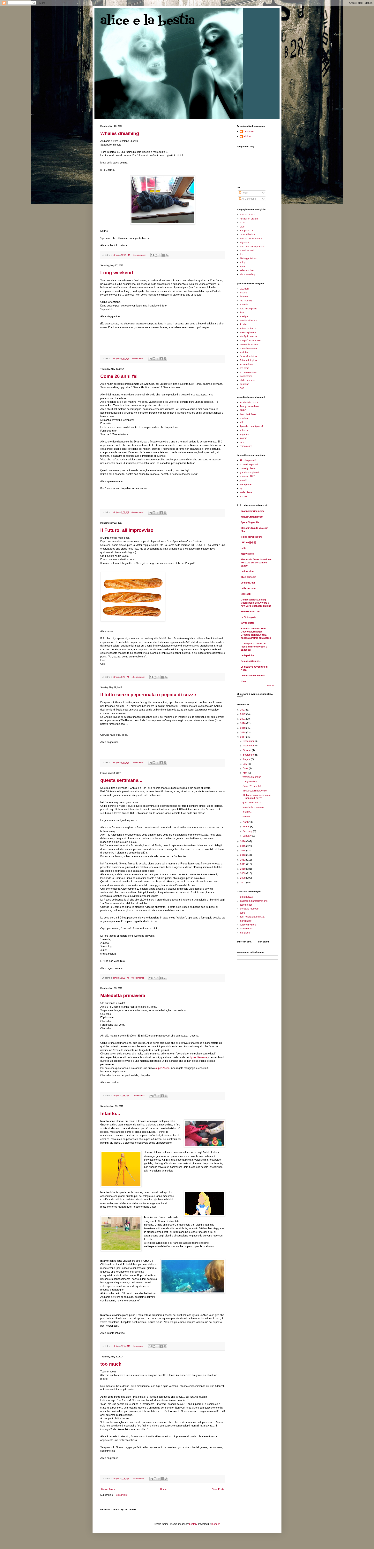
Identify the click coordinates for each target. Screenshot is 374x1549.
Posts (244, 192)
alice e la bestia (147, 21)
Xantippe (244, 384)
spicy (242, 262)
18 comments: (138, 677)
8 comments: (137, 512)
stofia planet (246, 492)
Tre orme (244, 368)
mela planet (246, 484)
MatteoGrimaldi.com (252, 516)
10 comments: (138, 1478)
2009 (243, 873)
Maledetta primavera (122, 995)
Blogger (215, 1524)
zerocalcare (246, 446)
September (249, 754)
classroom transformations (253, 901)
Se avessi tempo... (251, 661)
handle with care (248, 320)
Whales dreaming (119, 133)
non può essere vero (250, 340)
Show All (270, 686)
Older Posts (218, 1489)
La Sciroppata (248, 617)
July (245, 764)
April (245, 822)
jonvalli (243, 480)
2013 (243, 855)
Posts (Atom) (121, 1495)
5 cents (243, 292)
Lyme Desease (198, 1057)
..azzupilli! (245, 288)
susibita (244, 352)
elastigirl (244, 316)
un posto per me (248, 372)
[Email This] (152, 255)
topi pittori (245, 932)
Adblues (244, 296)
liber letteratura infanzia (252, 916)
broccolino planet (249, 464)
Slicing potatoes (248, 258)
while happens (247, 380)
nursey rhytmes (248, 924)
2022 (243, 714)
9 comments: (137, 358)
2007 (243, 882)
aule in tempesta (248, 308)
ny (241, 488)
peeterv (193, 1524)
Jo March (244, 324)
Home (163, 1489)
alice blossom (248, 577)
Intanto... (110, 1113)
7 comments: (137, 762)
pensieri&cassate (249, 344)
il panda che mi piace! (251, 426)
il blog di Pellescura (251, 537)
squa (242, 266)
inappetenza (246, 230)
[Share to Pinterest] (167, 255)
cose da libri (246, 904)
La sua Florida (247, 234)
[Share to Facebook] (163, 255)
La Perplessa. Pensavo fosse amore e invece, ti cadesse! (254, 646)
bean (242, 222)
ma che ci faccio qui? (251, 238)
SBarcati (246, 594)
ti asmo (243, 438)
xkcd (242, 442)
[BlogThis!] (156, 255)
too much (111, 1364)
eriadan (244, 418)
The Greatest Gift (250, 611)
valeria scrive (247, 270)
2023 (243, 709)
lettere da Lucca (248, 328)
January (247, 835)
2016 (243, 841)
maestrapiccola (248, 332)
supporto (244, 434)
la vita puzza (247, 623)
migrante (244, 242)
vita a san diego (248, 274)
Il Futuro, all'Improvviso (126, 530)
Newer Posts (108, 1489)
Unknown (248, 131)
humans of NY (247, 476)
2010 (243, 869)
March (246, 826)
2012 (243, 859)
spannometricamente (253, 511)
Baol (242, 312)
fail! (241, 422)
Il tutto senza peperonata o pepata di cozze (148, 694)
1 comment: (138, 1346)
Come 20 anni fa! (119, 376)
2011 (243, 864)
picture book (246, 928)
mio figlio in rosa (248, 336)
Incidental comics (249, 402)
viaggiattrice (246, 376)
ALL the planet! (248, 460)
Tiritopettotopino (248, 360)
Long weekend (116, 272)
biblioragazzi (246, 896)
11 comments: (139, 255)
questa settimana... (121, 780)
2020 (243, 723)
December (249, 741)
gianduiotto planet (249, 472)
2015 (243, 846)
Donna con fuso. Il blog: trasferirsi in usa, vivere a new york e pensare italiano (256, 602)
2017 (243, 737)
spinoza (244, 430)
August (247, 759)
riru (241, 254)
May (245, 773)
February (248, 831)
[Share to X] (160, 255)
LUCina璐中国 (248, 542)
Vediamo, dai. (248, 582)
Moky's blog (247, 553)
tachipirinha (247, 655)
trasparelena (246, 364)
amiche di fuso (247, 214)
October (247, 750)
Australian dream (249, 218)
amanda (244, 304)
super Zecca (162, 1068)
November (249, 745)
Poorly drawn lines (249, 406)
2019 (243, 728)
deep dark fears (248, 414)
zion (242, 388)
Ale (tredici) (246, 300)
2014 (243, 850)
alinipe (247, 136)
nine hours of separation (252, 246)
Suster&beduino (248, 356)
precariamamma (248, 348)
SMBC (243, 410)
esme (242, 912)
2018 (243, 732)
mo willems (245, 920)
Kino (243, 681)
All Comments (248, 198)
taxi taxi (244, 496)
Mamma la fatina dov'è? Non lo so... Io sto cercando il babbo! (256, 562)
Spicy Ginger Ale (250, 522)
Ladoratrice (247, 571)
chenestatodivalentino (253, 675)
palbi (243, 548)
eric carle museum (249, 908)
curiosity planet (248, 468)
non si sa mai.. (247, 250)
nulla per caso (248, 588)
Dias (242, 226)
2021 (243, 719)
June (246, 768)
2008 (243, 878)
